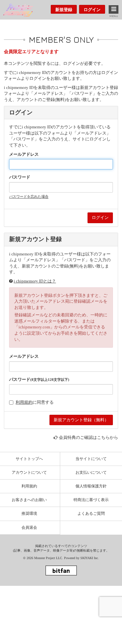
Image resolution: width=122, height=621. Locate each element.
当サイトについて (91, 458)
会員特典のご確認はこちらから (88, 437)
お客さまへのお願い (29, 500)
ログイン (92, 9)
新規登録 (63, 9)
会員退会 (29, 527)
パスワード (19, 177)
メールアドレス (24, 154)
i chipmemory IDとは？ (35, 281)
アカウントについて (29, 472)
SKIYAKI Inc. (89, 558)
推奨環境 (29, 513)
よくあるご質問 (91, 513)
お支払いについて (91, 472)
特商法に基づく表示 (91, 500)
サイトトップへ (29, 458)
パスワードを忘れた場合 (28, 196)
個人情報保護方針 (91, 486)
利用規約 (24, 402)
